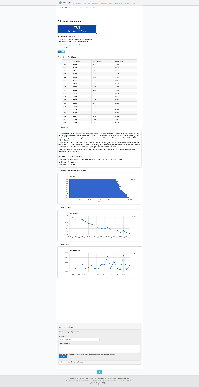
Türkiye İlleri (86, 3)
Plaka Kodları (104, 3)
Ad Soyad (62, 336)
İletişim (91, 384)
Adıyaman (62, 134)
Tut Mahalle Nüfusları (65, 48)
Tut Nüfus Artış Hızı (81, 45)
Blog (120, 3)
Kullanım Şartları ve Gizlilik (100, 384)
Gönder (63, 356)
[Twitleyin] (63, 52)
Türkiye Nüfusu (77, 3)
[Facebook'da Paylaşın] (59, 52)
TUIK (123, 380)
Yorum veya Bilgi (64, 343)
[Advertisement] (99, 13)
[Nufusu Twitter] (99, 372)
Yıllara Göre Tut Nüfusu (66, 45)
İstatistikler (95, 3)
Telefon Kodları (113, 3)
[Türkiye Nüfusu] (65, 3)
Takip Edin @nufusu (129, 3)
